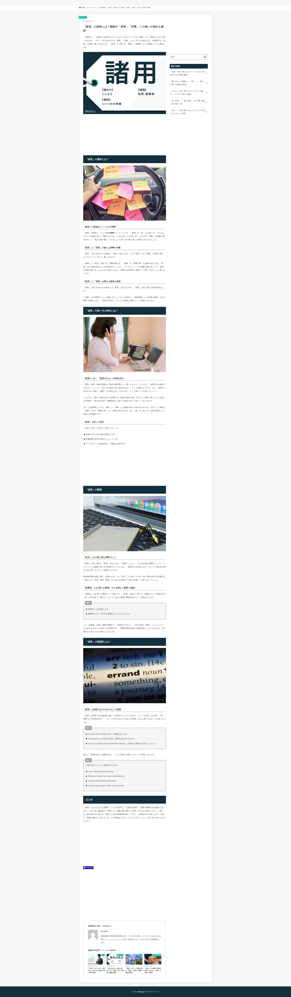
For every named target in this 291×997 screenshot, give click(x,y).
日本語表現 (83, 17)
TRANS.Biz (141, 992)
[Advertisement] (102, 133)
